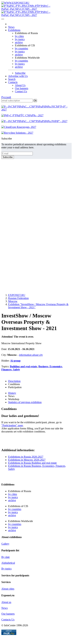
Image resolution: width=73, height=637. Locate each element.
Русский (6, 97)
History (12, 393)
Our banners (21, 88)
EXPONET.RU (16, 295)
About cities (7, 588)
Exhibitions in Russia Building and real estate (32, 462)
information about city (31, 354)
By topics (6, 568)
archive (19, 42)
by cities (19, 36)
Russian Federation (18, 298)
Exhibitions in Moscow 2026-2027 (26, 459)
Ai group (15, 360)
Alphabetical (8, 562)
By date (5, 557)
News (11, 27)
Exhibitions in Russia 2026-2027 (25, 456)
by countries (21, 48)
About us (6, 602)
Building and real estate (23, 366)
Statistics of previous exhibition (25, 402)
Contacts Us (7, 619)
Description (14, 381)
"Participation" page (12, 425)
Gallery (5, 543)
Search (11, 79)
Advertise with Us (18, 76)
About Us (20, 85)
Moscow (12, 301)
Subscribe (20, 73)
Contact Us (21, 91)
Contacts (12, 82)
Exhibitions (14, 30)
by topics (20, 39)
